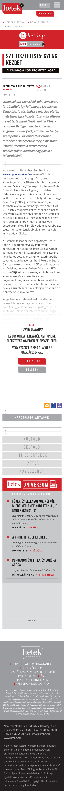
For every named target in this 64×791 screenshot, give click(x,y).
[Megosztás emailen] (47, 405)
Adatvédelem (33, 668)
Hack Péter (18, 527)
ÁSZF (44, 675)
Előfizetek (32, 361)
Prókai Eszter (26, 86)
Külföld (37, 550)
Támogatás (45, 13)
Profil (44, 5)
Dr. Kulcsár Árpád (23, 574)
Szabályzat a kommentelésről (32, 672)
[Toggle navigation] (57, 6)
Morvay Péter (20, 550)
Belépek (32, 369)
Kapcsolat (20, 664)
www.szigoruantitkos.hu (16, 174)
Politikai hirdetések (32, 679)
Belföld (7, 89)
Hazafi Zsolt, (10, 86)
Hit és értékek (46, 574)
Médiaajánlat (42, 664)
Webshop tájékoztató (32, 683)
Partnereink (27, 675)
